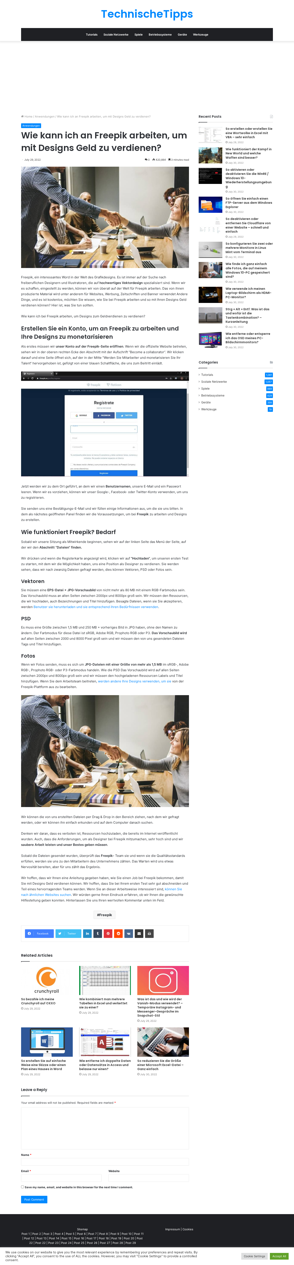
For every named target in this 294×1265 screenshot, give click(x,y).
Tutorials (91, 34)
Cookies (188, 1229)
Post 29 (130, 1243)
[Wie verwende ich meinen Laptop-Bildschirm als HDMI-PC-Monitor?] (210, 295)
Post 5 (70, 1233)
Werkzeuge (200, 34)
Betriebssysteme (160, 34)
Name (26, 1155)
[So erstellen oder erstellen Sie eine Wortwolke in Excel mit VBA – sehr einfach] (210, 135)
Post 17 (91, 1238)
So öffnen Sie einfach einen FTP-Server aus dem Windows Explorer (249, 202)
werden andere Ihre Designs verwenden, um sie (134, 681)
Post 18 (104, 1238)
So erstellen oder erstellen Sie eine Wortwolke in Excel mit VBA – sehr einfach (249, 133)
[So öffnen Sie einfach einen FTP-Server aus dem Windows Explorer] (210, 205)
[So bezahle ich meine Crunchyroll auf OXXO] (47, 980)
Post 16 (79, 1238)
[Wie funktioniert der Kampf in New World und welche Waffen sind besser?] (210, 155)
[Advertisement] (147, 77)
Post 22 (40, 1243)
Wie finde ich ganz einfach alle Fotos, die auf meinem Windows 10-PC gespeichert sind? (248, 270)
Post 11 (139, 1233)
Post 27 (105, 1243)
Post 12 (29, 1238)
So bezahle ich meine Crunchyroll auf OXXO (38, 1001)
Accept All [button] (279, 1256)
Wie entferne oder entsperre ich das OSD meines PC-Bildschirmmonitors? (248, 338)
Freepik (105, 915)
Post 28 (118, 1243)
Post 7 (92, 1233)
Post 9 (114, 1233)
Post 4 (59, 1233)
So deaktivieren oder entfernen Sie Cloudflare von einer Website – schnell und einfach (248, 225)
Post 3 (47, 1233)
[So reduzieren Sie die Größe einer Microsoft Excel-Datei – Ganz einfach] (163, 1042)
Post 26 (92, 1243)
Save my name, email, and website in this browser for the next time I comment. (79, 1187)
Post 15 (66, 1238)
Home (28, 116)
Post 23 (53, 1243)
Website (114, 1171)
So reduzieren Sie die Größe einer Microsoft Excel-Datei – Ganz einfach (160, 1065)
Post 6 (81, 1233)
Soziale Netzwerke (116, 34)
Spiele (139, 34)
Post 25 (79, 1243)
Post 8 (103, 1233)
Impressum (172, 1229)
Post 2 (36, 1233)
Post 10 (127, 1233)
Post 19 (116, 1238)
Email (26, 1171)
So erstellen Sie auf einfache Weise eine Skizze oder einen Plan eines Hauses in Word (43, 1065)
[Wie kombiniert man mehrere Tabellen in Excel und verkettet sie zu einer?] (105, 980)
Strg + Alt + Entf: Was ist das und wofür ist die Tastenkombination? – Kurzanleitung (247, 315)
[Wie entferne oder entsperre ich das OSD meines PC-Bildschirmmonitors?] (210, 340)
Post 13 (41, 1238)
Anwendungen (45, 116)
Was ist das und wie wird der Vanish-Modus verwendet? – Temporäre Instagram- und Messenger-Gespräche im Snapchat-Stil (160, 1007)
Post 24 (66, 1243)
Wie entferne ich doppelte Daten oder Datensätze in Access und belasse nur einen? (105, 1065)
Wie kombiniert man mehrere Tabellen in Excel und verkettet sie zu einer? (103, 1003)
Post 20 (129, 1238)
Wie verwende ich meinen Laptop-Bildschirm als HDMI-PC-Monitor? (248, 293)
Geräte (182, 34)
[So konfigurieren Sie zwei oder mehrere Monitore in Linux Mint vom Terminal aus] (210, 250)
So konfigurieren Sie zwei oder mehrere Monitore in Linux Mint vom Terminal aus (249, 247)
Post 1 (26, 1233)
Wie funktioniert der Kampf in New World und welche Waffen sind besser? (249, 153)
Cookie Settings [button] (254, 1256)
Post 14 (54, 1238)
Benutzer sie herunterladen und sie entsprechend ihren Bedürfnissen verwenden (96, 607)
